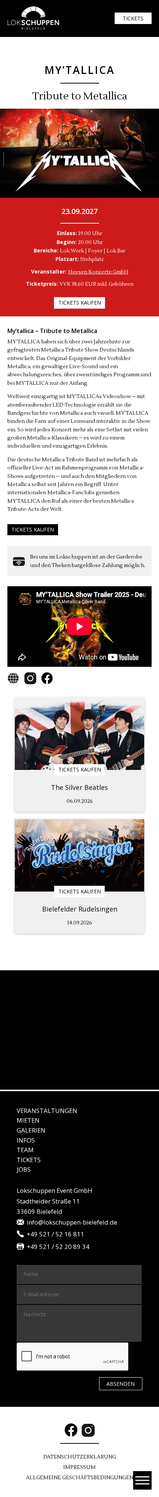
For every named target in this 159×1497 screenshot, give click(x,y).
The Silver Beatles (79, 787)
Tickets (133, 18)
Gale (31, 1130)
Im (79, 1467)
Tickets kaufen (79, 302)
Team (25, 1149)
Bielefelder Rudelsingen (79, 908)
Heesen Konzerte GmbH (98, 272)
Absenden (120, 1383)
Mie (28, 1120)
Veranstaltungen (47, 1110)
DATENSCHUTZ (79, 1457)
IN (26, 1140)
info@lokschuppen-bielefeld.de (72, 1222)
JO (24, 1169)
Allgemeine (79, 1477)
